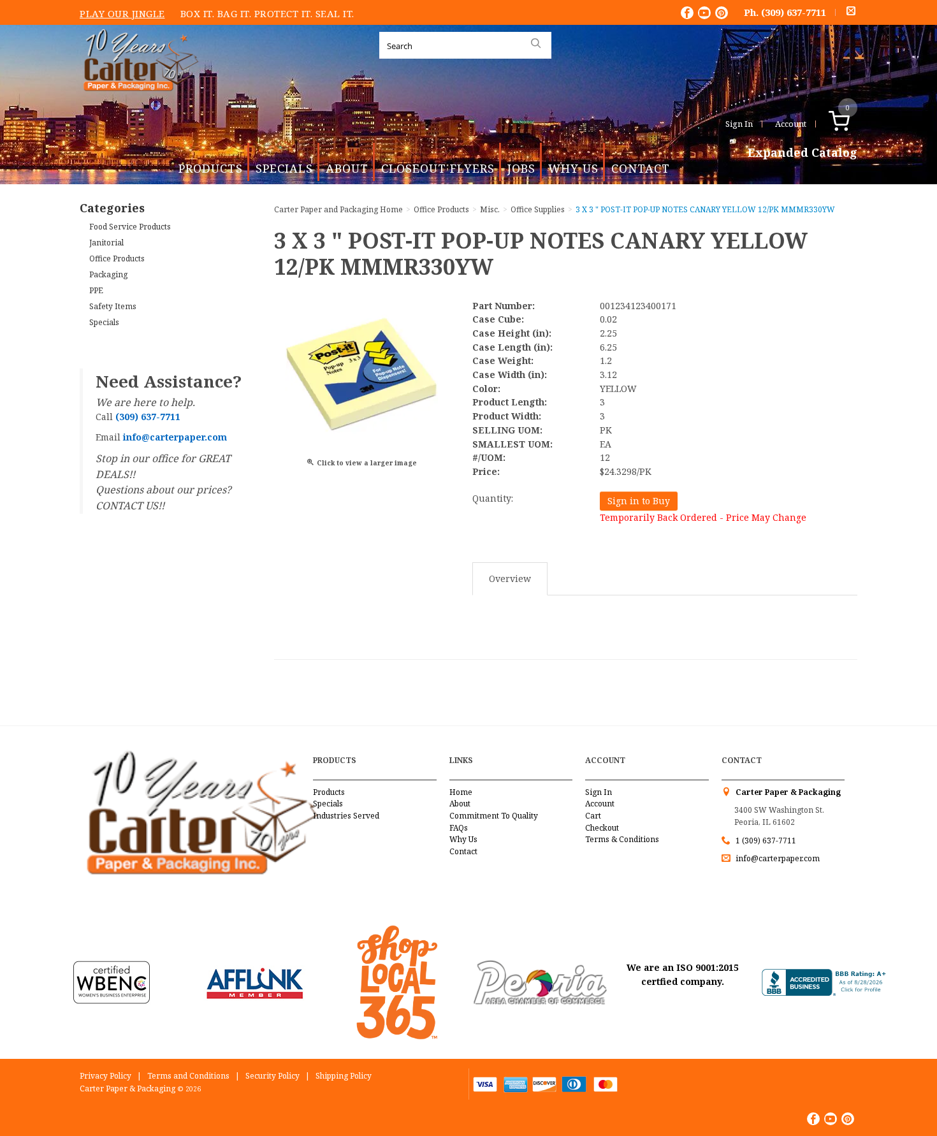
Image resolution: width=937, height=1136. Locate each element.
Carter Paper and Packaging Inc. (138, 101)
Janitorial (106, 242)
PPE (96, 290)
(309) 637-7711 (793, 12)
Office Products (117, 258)
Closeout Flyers (438, 168)
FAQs (458, 827)
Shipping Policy (344, 1075)
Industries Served (346, 815)
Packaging (108, 274)
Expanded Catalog (802, 153)
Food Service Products (130, 226)
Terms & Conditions (622, 839)
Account (790, 123)
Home (460, 792)
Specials (284, 168)
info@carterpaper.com (777, 858)
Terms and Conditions (188, 1075)
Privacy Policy (105, 1075)
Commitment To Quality (493, 815)
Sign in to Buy (638, 501)
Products (210, 168)
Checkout (602, 827)
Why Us (573, 168)
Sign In (739, 123)
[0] (852, 123)
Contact (640, 168)
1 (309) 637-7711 (766, 840)
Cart (593, 815)
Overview (510, 578)
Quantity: (492, 498)
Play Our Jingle (122, 13)
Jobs (521, 168)
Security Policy (272, 1075)
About (347, 168)
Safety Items (112, 306)
